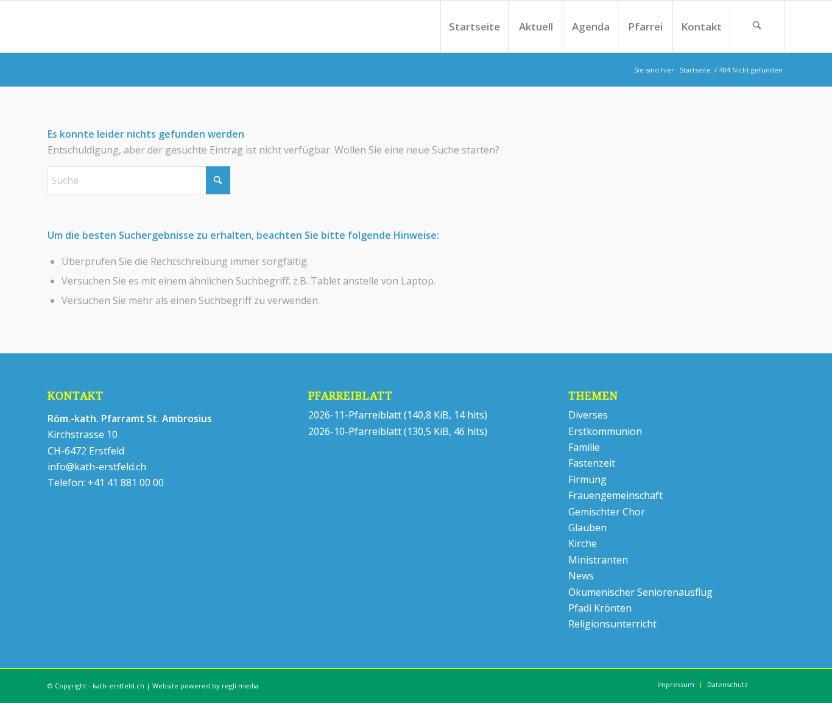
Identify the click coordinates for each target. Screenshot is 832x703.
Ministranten (598, 560)
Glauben (587, 527)
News (581, 575)
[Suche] (757, 26)
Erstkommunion (605, 431)
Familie (584, 447)
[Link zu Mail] (775, 684)
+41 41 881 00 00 (126, 482)
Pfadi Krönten (600, 608)
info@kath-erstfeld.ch (97, 466)
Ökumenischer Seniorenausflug (640, 592)
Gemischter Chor (606, 511)
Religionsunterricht (612, 624)
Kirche (582, 543)
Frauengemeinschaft (615, 495)
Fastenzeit (591, 463)
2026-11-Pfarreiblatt (354, 415)
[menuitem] (474, 26)
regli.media (240, 685)
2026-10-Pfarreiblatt (354, 431)
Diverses (588, 415)
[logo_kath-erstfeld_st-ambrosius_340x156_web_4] (104, 26)
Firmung (587, 479)
